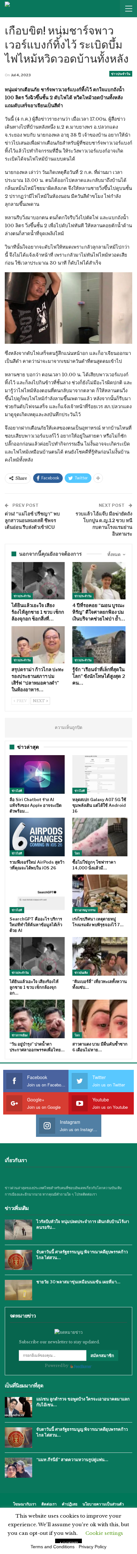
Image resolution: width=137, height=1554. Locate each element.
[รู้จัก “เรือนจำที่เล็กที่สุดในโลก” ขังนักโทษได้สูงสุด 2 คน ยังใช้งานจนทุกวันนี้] (99, 645)
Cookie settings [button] (104, 1533)
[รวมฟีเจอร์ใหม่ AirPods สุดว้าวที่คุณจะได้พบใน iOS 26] (37, 837)
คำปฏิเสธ (69, 1504)
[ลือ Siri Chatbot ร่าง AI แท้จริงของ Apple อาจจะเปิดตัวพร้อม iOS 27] (37, 774)
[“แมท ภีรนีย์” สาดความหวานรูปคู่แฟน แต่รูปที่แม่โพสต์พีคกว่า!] (18, 1468)
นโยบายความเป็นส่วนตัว (103, 1504)
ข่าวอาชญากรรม (85, 910)
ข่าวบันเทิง (81, 972)
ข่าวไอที (17, 790)
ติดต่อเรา (49, 1504)
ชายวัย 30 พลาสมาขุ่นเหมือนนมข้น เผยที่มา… (78, 1281)
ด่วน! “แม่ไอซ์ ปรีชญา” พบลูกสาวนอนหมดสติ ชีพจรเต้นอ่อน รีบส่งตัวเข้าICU (32, 520)
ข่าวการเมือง (19, 1035)
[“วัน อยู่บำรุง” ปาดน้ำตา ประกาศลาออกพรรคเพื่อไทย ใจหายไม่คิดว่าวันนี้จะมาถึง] (37, 1019)
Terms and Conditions (53, 1546)
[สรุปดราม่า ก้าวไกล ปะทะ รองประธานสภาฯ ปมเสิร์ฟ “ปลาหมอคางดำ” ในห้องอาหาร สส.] (38, 645)
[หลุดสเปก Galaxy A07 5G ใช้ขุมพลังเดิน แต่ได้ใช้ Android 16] (99, 774)
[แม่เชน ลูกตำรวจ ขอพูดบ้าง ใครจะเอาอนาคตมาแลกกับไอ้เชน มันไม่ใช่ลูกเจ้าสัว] (18, 1407)
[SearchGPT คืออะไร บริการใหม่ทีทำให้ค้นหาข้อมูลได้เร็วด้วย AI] (37, 894)
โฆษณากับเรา (24, 1504)
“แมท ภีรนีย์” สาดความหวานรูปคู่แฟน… (72, 1459)
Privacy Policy (92, 1546)
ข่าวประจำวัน (120, 74)
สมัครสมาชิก (102, 1355)
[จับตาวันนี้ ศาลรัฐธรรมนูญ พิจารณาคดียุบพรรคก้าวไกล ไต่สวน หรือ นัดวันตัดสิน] (18, 1260)
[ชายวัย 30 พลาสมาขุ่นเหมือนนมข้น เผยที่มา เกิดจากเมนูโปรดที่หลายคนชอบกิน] (18, 1290)
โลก (77, 853)
